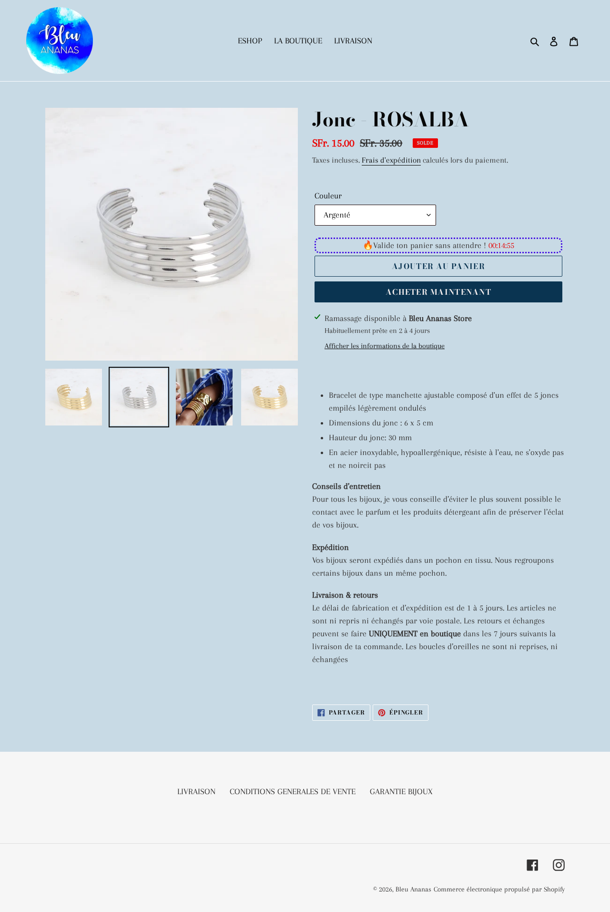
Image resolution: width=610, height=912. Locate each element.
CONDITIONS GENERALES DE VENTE (293, 791)
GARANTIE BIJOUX (401, 791)
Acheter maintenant (438, 292)
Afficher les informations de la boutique (385, 346)
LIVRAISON (196, 791)
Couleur (328, 195)
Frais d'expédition (391, 160)
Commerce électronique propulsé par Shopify (499, 889)
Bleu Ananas (413, 889)
